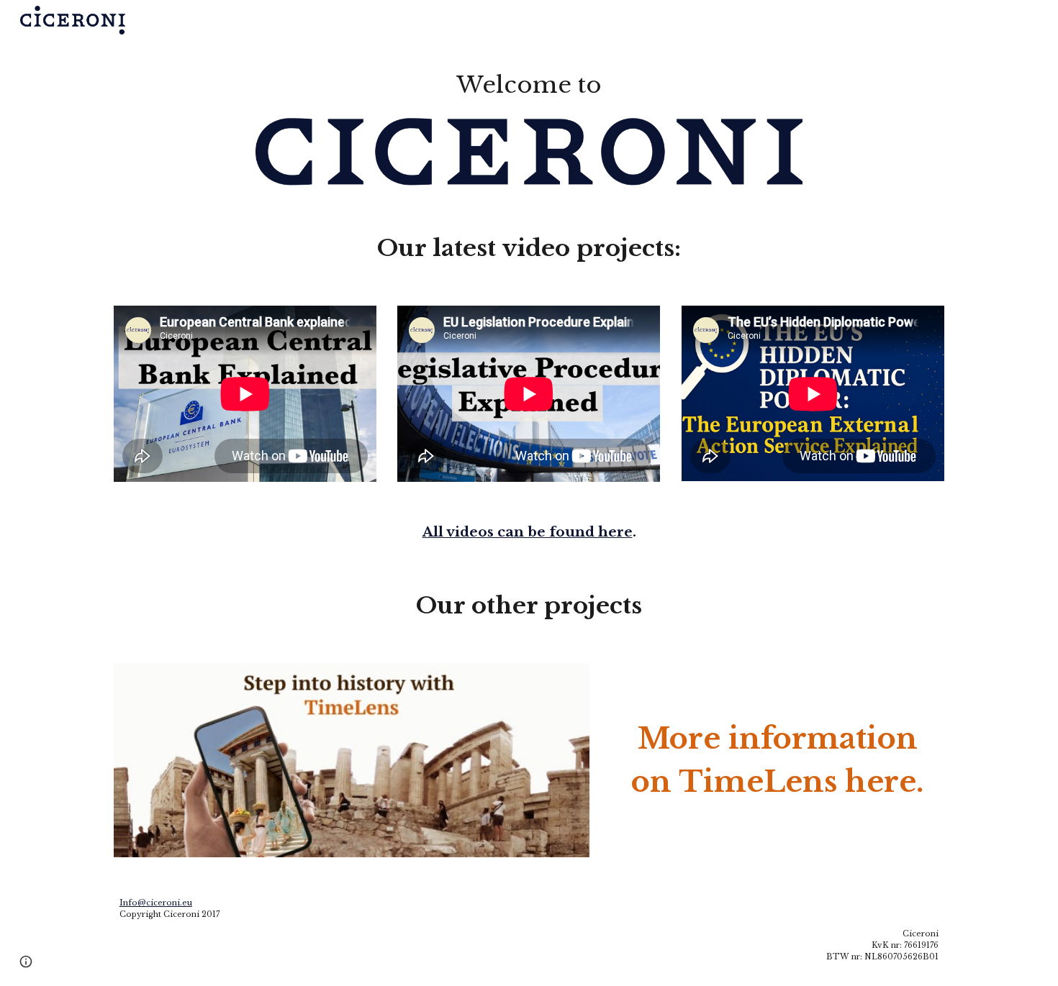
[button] (26, 961)
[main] (529, 85)
